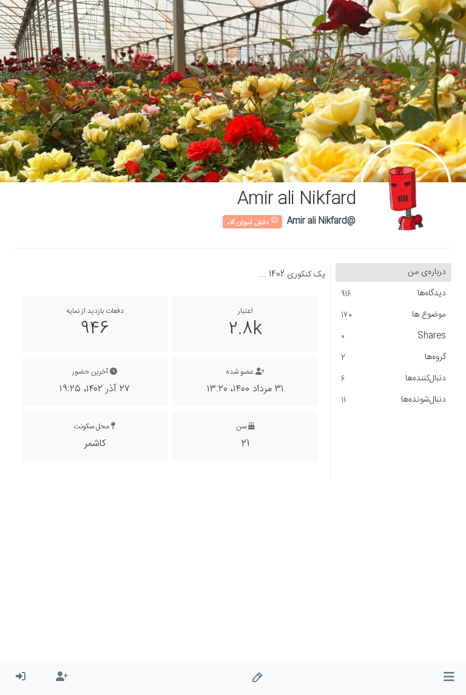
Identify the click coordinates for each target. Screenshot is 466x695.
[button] (448, 678)
